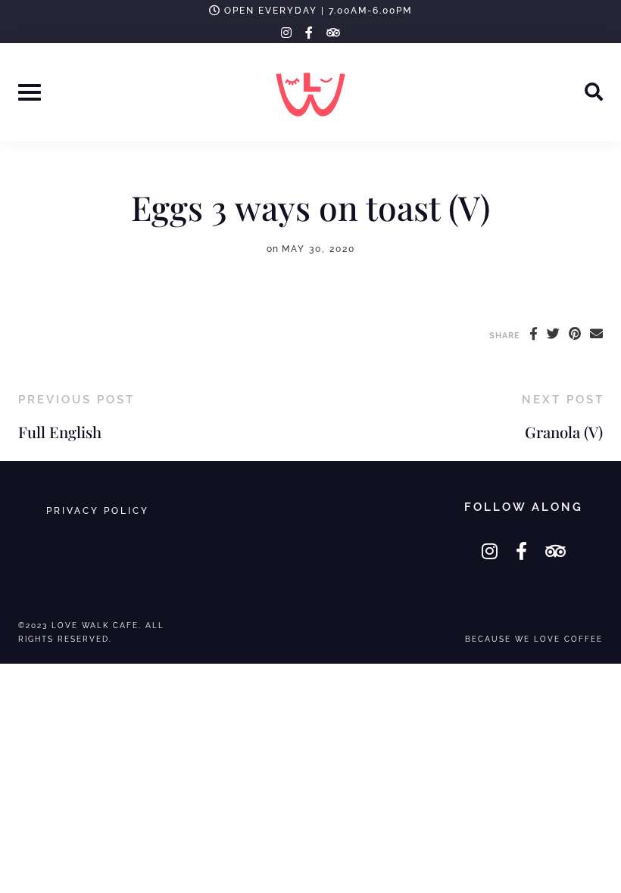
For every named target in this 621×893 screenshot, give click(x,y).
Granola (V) (564, 432)
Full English (59, 432)
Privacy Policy (97, 510)
